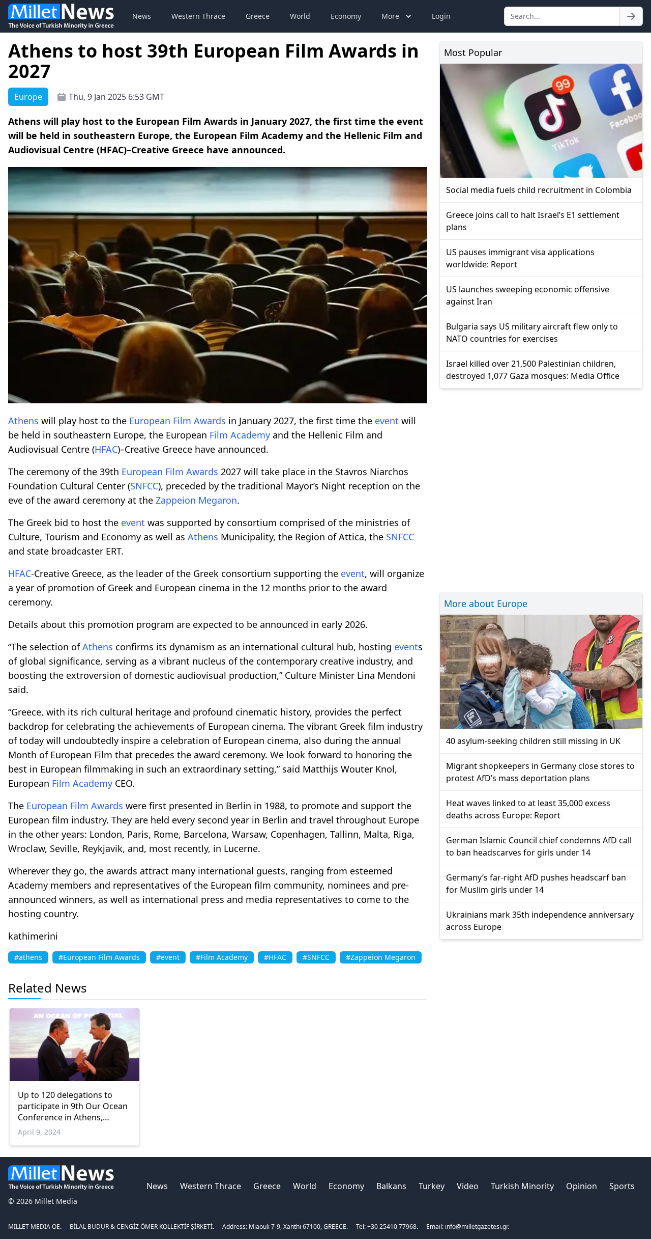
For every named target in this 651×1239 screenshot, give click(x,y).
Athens (23, 421)
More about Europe (485, 603)
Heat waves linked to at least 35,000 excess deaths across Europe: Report (528, 809)
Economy (346, 16)
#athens (28, 957)
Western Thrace (198, 16)
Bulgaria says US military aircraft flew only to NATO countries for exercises (532, 332)
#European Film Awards (99, 957)
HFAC (106, 449)
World (300, 16)
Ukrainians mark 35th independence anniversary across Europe (540, 920)
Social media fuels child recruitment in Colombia (539, 190)
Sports (622, 1186)
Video (468, 1186)
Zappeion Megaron (196, 500)
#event (168, 957)
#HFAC (275, 957)
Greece (258, 16)
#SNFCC (316, 957)
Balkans (391, 1186)
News (141, 16)
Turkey (432, 1186)
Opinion (581, 1186)
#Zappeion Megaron (381, 957)
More (390, 16)
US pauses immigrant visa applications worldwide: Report (520, 258)
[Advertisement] (541, 488)
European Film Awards (177, 421)
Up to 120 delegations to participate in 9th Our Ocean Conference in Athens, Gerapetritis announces (73, 1106)
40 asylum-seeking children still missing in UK (533, 741)
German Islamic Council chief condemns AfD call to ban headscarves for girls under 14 (539, 846)
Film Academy (240, 435)
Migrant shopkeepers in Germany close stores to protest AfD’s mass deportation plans (540, 772)
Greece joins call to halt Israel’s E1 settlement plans (532, 221)
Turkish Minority (522, 1186)
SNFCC (144, 486)
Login (441, 16)
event (387, 421)
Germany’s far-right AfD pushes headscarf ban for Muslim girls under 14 (536, 883)
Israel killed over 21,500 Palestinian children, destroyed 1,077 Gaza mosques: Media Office (532, 369)
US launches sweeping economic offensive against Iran (527, 295)
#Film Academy (222, 957)
